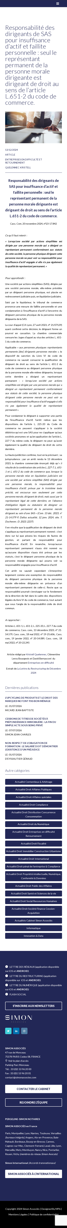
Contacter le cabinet (33, 1088)
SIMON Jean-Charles (18, 734)
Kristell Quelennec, (36, 654)
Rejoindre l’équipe (34, 1102)
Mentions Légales (18, 1214)
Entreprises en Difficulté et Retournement (23, 161)
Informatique (33, 928)
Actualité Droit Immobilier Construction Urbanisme (33, 851)
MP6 (57, 1208)
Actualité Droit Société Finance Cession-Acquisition (33, 910)
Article (10, 154)
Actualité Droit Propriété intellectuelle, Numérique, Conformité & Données (33, 876)
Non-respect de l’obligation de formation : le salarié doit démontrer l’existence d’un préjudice (31, 746)
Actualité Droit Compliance (33, 804)
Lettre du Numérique (23, 985)
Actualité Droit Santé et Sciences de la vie (33, 893)
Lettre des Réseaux (22, 966)
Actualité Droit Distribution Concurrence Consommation (33, 814)
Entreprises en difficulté (41, 662)
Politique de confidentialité (44, 1214)
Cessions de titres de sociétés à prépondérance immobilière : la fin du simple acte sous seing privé (30, 722)
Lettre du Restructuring (26, 975)
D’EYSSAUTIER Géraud (18, 758)
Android (22, 970)
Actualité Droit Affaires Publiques (33, 789)
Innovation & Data (33, 935)
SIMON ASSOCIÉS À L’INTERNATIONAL (33, 1173)
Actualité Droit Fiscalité (33, 843)
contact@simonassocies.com (20, 1077)
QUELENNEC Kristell (18, 167)
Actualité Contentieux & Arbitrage (33, 781)
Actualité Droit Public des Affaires (33, 885)
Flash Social (18, 994)
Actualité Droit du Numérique (33, 824)
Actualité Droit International (33, 858)
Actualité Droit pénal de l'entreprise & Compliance (33, 866)
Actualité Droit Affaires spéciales (33, 797)
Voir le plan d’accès (18, 1060)
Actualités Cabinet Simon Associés (33, 920)
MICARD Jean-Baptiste (19, 710)
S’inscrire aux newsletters (33, 1005)
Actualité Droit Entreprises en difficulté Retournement (33, 833)
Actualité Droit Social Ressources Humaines (33, 901)
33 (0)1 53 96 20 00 (21, 1069)
